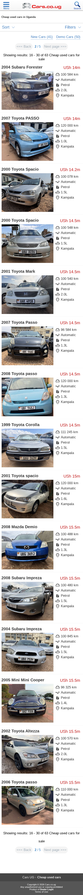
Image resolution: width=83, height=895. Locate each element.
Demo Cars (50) (68, 37)
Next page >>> (55, 46)
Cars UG (28, 877)
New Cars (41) (42, 37)
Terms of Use (41, 892)
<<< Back (24, 46)
